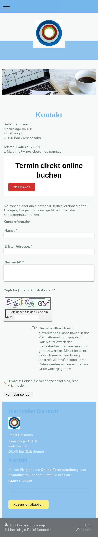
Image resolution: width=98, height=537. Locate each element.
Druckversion (20, 525)
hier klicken (21, 187)
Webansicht (84, 530)
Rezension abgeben (28, 504)
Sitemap (39, 525)
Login (89, 525)
